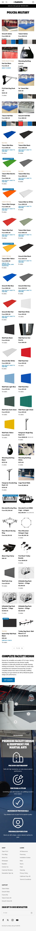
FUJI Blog (4, 854)
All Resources (24, 851)
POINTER (17, 925)
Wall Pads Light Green (25, 410)
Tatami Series (23, 34)
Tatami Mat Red (7, 230)
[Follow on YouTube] (17, 920)
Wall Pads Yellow (7, 433)
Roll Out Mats (6, 63)
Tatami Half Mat (7, 116)
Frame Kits (5, 895)
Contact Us (5, 867)
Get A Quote (8, 680)
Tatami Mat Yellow (8, 258)
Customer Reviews (7, 870)
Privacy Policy (24, 873)
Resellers (4, 864)
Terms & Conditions (25, 879)
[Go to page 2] (22, 648)
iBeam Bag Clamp (8, 556)
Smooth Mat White (8, 361)
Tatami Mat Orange (8, 204)
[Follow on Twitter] (8, 920)
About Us (4, 857)
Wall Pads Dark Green (9, 410)
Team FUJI (5, 851)
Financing (22, 854)
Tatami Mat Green (24, 230)
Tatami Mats (5, 888)
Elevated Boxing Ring (9, 508)
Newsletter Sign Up (7, 873)
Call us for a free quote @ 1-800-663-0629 (18, 6)
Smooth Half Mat (24, 116)
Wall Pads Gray (7, 581)
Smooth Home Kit (7, 901)
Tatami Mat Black (24, 145)
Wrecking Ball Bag (24, 61)
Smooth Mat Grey (24, 286)
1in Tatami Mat (23, 88)
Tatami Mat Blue (7, 145)
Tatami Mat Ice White (25, 202)
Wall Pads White (24, 312)
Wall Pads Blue (23, 387)
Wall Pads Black (7, 338)
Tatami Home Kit (6, 898)
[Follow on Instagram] (12, 920)
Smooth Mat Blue (8, 286)
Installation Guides (25, 857)
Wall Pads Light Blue (9, 387)
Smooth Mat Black (24, 256)
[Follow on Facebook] (3, 920)
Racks (21, 864)
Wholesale (5, 860)
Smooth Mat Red (7, 312)
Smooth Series (7, 34)
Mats (21, 860)
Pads (21, 867)
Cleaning (22, 870)
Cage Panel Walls (24, 483)
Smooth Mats (6, 891)
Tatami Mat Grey (24, 174)
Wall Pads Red (23, 361)
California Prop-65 (25, 876)
